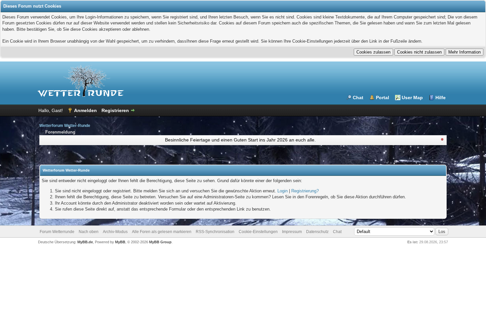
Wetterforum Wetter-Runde (64, 125)
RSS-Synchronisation (215, 231)
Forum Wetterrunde (57, 231)
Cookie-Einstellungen (258, 231)
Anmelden (85, 110)
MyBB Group (160, 242)
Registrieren (115, 110)
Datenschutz (317, 231)
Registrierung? (305, 190)
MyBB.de (85, 242)
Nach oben (89, 231)
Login (282, 190)
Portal (382, 97)
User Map (412, 97)
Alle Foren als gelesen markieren (161, 231)
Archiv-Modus (115, 231)
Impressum (292, 231)
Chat (358, 97)
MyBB (120, 242)
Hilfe (440, 97)
